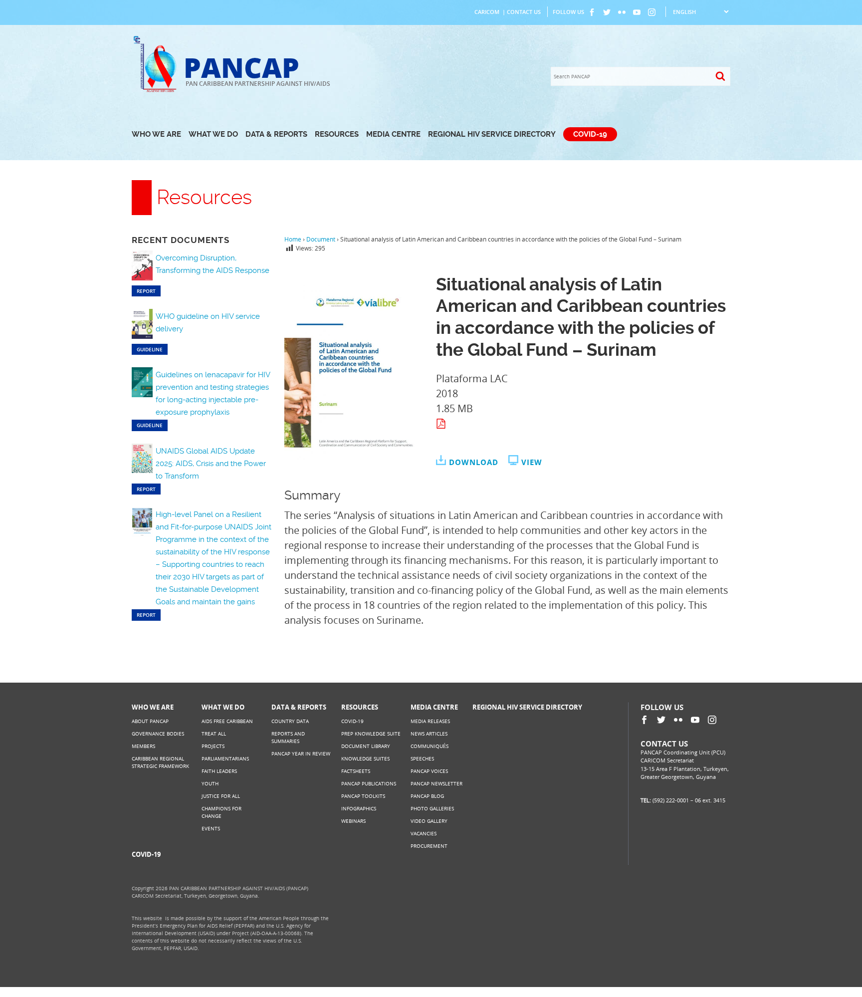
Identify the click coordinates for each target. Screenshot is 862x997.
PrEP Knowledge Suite (371, 733)
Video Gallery (429, 820)
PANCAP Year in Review (300, 753)
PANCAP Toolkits (363, 795)
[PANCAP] (158, 91)
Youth (210, 783)
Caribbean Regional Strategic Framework (160, 762)
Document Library (365, 746)
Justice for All (221, 795)
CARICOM (486, 11)
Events (211, 828)
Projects (213, 746)
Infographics (358, 808)
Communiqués (429, 746)
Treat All (214, 733)
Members (143, 746)
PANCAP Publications (368, 783)
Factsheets (355, 770)
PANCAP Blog (427, 795)
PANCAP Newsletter (436, 783)
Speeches (422, 758)
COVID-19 (590, 134)
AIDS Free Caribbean (227, 721)
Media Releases (430, 721)
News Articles (429, 733)
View (531, 462)
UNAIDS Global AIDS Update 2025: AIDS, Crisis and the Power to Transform (211, 464)
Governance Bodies (158, 733)
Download (473, 462)
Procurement (429, 845)
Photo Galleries (432, 808)
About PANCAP (150, 721)
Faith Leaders (219, 770)
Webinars (353, 820)
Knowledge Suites (365, 758)
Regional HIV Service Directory (492, 134)
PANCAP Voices (429, 770)
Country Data (290, 721)
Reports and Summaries (288, 737)
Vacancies (423, 833)
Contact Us (524, 11)
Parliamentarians (225, 758)
